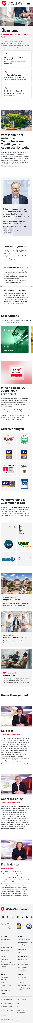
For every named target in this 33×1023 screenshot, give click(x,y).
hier (19, 322)
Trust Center (4, 982)
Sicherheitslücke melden (24, 985)
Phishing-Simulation (6, 947)
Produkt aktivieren (23, 965)
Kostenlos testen (22, 959)
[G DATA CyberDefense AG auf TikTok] (22, 917)
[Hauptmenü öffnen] (29, 3)
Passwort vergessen (23, 962)
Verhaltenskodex (5, 990)
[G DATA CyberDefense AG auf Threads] (13, 917)
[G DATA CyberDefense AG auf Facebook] (8, 917)
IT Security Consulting (24, 939)
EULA (18, 1007)
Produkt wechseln (22, 967)
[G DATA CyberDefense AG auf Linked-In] (3, 917)
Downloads (21, 980)
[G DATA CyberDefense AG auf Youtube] (18, 917)
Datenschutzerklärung (7, 1010)
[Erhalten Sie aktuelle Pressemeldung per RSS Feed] (27, 917)
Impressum (4, 1016)
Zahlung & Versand (6, 1003)
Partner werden (5, 959)
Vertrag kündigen (21, 999)
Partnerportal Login (6, 962)
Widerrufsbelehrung (6, 1007)
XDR (2, 942)
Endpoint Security (6, 939)
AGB (18, 1003)
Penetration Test (22, 949)
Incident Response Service (25, 942)
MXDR (19, 952)
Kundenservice (22, 977)
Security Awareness (6, 945)
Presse (2, 988)
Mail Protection (5, 950)
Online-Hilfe (21, 982)
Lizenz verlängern (22, 970)
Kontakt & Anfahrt (6, 985)
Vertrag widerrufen (6, 999)
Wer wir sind (4, 977)
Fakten (3, 993)
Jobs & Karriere (5, 980)
